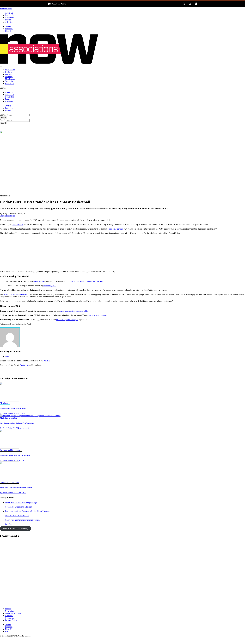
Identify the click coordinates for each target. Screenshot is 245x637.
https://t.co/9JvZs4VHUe (80, 281)
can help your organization (99, 315)
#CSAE (100, 281)
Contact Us (9, 15)
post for (116, 229)
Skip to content (6, 8)
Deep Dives (10, 70)
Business (8, 72)
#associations (38, 281)
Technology (10, 81)
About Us (9, 13)
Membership (10, 79)
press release (18, 224)
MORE (47, 361)
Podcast (8, 20)
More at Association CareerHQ (15, 528)
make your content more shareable (74, 311)
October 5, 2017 (49, 286)
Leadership (9, 74)
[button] (57, 4)
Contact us (24, 365)
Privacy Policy (11, 620)
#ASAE (93, 281)
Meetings (9, 77)
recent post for (16, 294)
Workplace (9, 83)
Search (2, 115)
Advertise (9, 22)
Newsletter (9, 17)
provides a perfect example (67, 319)
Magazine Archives (13, 613)
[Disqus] (122, 573)
